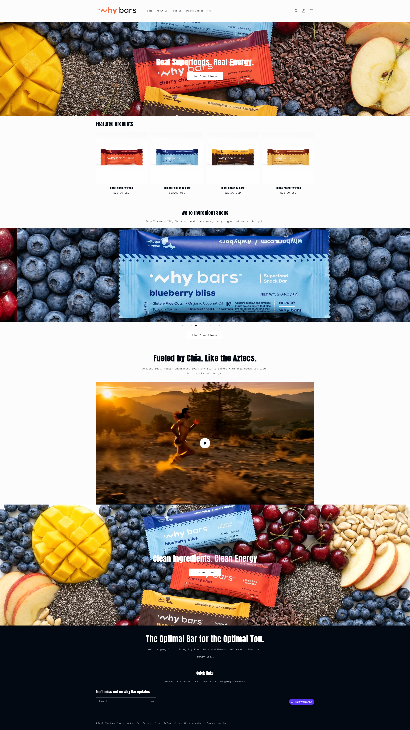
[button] (296, 10)
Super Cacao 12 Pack (233, 188)
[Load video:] (205, 443)
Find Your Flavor (205, 76)
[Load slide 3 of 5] (201, 325)
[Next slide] (219, 325)
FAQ (197, 681)
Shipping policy (193, 723)
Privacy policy (151, 723)
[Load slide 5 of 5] (211, 325)
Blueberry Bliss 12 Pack (177, 188)
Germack (198, 221)
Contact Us (184, 681)
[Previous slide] (182, 325)
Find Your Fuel (205, 572)
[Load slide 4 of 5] (206, 325)
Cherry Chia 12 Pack (121, 188)
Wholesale (210, 681)
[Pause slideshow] (227, 325)
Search (169, 681)
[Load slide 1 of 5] (190, 325)
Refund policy (172, 723)
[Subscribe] (152, 701)
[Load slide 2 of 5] (196, 325)
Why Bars (110, 723)
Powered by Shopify (128, 723)
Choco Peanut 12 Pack (288, 188)
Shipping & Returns (232, 681)
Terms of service (217, 723)
